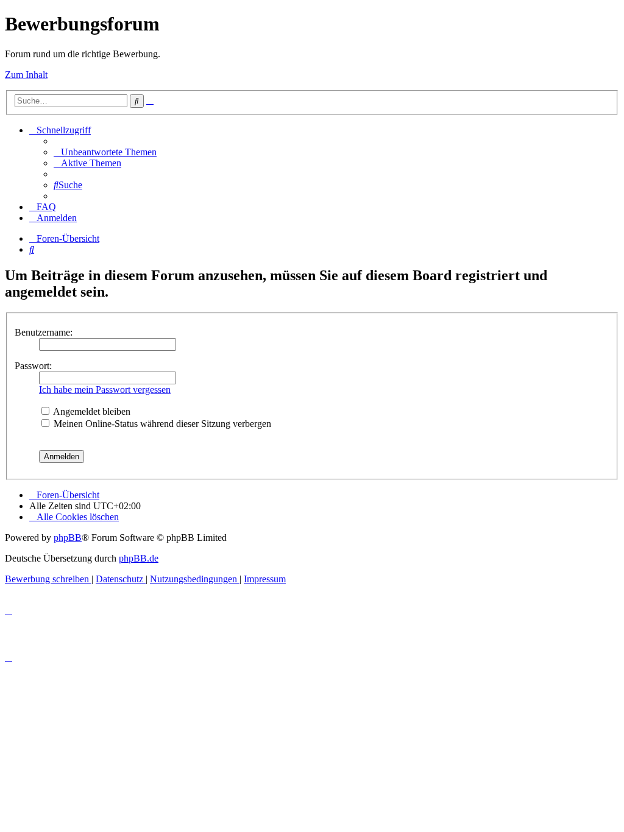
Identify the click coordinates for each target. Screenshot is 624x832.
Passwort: (33, 366)
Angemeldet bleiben (90, 411)
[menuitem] (105, 152)
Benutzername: (44, 332)
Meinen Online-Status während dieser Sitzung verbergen (161, 423)
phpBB (68, 537)
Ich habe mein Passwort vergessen (105, 389)
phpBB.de (138, 558)
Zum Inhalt (26, 74)
